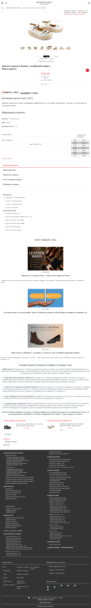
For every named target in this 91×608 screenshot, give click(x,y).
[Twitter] (52, 576)
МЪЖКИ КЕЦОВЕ (10, 506)
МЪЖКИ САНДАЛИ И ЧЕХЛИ (13, 508)
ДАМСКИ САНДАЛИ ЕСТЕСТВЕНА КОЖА (17, 460)
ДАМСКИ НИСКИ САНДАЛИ (14, 462)
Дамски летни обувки (55, 534)
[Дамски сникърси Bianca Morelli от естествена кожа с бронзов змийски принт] (8, 427)
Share (47, 56)
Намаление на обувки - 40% (12, 551)
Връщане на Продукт (23, 574)
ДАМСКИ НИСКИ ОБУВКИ (56, 482)
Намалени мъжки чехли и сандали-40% (59, 512)
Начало (2, 7)
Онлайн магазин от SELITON (45, 606)
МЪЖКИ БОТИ (8, 515)
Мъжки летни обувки (55, 538)
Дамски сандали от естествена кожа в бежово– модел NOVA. (72, 424)
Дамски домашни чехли (55, 544)
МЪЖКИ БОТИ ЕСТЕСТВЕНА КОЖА (15, 518)
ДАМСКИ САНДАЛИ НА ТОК (14, 465)
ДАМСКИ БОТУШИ (53, 457)
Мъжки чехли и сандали (56, 537)
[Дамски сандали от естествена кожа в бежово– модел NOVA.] (51, 427)
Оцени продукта (43, 58)
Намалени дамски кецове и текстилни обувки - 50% (19, 547)
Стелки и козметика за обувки (13, 530)
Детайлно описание (10, 165)
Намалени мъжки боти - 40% (13, 553)
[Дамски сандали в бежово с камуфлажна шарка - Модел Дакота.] (23, 49)
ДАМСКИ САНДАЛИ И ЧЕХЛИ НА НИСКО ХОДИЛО (19, 479)
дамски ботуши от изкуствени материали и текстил (61, 467)
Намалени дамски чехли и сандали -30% (60, 522)
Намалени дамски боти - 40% (13, 555)
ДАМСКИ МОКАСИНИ (55, 490)
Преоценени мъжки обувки (56, 528)
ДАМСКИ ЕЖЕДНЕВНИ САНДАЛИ (15, 457)
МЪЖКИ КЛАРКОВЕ (10, 527)
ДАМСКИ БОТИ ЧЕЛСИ (55, 452)
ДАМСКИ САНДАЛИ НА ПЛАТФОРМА (16, 463)
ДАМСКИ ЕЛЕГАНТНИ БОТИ (13, 492)
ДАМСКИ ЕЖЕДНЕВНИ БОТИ (13, 491)
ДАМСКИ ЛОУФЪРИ (54, 492)
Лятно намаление (53, 530)
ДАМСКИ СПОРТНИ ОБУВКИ (58, 479)
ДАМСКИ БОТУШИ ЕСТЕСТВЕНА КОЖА (60, 459)
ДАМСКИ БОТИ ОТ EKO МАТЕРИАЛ (59, 453)
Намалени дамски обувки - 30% (58, 521)
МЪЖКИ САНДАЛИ (11, 510)
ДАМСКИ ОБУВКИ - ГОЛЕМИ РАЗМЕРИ (60, 547)
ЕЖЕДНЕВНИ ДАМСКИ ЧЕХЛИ (14, 469)
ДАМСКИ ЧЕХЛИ (10, 467)
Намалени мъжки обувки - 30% (57, 518)
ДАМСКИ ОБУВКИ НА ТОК (56, 484)
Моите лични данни (45, 602)
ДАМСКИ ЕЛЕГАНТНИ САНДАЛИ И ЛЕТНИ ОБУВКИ (19, 477)
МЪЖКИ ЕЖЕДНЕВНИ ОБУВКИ (57, 498)
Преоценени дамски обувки (56, 526)
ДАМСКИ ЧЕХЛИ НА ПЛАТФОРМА (15, 475)
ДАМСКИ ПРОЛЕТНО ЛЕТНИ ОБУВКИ (59, 488)
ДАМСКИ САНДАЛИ (10, 455)
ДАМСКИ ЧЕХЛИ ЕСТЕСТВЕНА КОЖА (16, 472)
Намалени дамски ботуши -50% (14, 538)
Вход (4, 567)
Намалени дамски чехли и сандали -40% (60, 510)
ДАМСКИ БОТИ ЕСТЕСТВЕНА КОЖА (15, 496)
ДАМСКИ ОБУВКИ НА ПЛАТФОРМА (59, 486)
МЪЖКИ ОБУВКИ (53, 495)
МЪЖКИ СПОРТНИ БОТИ (12, 523)
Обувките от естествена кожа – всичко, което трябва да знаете (45, 275)
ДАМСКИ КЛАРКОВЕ (11, 498)
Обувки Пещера (7, 158)
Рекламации (20, 577)
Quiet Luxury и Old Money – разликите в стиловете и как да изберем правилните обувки (45, 353)
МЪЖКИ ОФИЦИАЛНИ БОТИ (13, 525)
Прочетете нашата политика (46, 599)
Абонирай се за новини (11, 441)
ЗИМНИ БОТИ (9, 489)
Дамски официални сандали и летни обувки (60, 535)
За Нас (5, 574)
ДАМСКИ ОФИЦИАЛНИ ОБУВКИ (58, 474)
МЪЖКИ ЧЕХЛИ (10, 512)
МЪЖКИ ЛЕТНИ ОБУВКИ (56, 504)
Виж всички (7, 445)
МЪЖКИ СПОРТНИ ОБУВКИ (56, 502)
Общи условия (7, 581)
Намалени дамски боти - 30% (57, 519)
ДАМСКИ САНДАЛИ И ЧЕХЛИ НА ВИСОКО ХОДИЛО (34, 7)
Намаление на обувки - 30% (56, 514)
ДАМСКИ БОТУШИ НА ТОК (56, 463)
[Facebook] (48, 576)
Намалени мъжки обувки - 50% (14, 541)
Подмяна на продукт (11, 175)
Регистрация (6, 570)
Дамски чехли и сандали (56, 532)
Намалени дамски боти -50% (13, 540)
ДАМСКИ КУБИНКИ (10, 494)
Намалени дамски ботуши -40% (57, 506)
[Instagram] (56, 576)
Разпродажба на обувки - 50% (12, 536)
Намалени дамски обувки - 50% (14, 544)
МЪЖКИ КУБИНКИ (10, 519)
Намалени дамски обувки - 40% (58, 509)
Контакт (5, 577)
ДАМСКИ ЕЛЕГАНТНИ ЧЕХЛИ (14, 471)
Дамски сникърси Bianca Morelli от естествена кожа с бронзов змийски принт (29, 424)
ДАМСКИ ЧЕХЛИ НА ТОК (13, 474)
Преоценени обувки (54, 525)
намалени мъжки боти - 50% (13, 543)
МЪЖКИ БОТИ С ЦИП (11, 521)
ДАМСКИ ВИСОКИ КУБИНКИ (57, 465)
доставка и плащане (9, 584)
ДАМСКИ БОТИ (9, 486)
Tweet (56, 56)
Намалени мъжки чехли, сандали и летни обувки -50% (19, 549)
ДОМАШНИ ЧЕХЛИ (53, 542)
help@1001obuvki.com (59, 566)
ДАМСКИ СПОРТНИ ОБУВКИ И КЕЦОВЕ (60, 477)
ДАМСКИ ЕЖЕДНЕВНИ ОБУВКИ (58, 473)
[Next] (43, 427)
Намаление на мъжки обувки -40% (58, 507)
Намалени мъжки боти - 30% (57, 516)
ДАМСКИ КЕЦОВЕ (55, 480)
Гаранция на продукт (11, 184)
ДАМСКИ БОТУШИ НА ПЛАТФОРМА (59, 461)
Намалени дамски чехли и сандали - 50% (16, 546)
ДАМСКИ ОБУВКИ (53, 470)
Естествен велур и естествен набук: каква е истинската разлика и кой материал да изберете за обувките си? (45, 312)
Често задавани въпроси (12, 179)
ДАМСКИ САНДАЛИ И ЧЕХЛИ (13, 7)
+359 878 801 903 (59, 573)
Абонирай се (8, 434)
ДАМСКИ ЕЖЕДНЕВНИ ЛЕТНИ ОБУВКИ (16, 483)
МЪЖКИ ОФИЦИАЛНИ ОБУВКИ (57, 500)
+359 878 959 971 (59, 570)
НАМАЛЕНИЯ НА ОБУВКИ (12, 534)
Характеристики (9, 170)
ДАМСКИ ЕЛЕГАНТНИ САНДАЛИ (15, 459)
